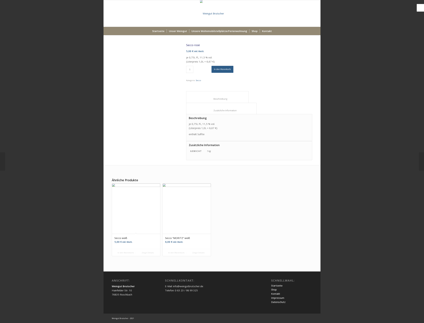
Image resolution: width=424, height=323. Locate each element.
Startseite (277, 285)
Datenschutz (278, 302)
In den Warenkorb (222, 69)
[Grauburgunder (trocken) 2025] (421, 161)
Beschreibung (217, 98)
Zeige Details (147, 252)
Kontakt (275, 293)
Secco (198, 80)
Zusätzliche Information (221, 110)
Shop (274, 289)
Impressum (277, 297)
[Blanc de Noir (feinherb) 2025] (2, 161)
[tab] (217, 97)
